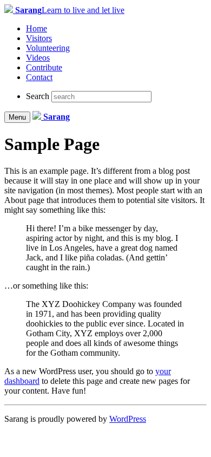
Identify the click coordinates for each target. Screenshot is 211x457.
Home (36, 28)
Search (37, 96)
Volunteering (48, 48)
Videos (38, 57)
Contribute (44, 67)
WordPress (127, 418)
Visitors (39, 38)
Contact (39, 77)
